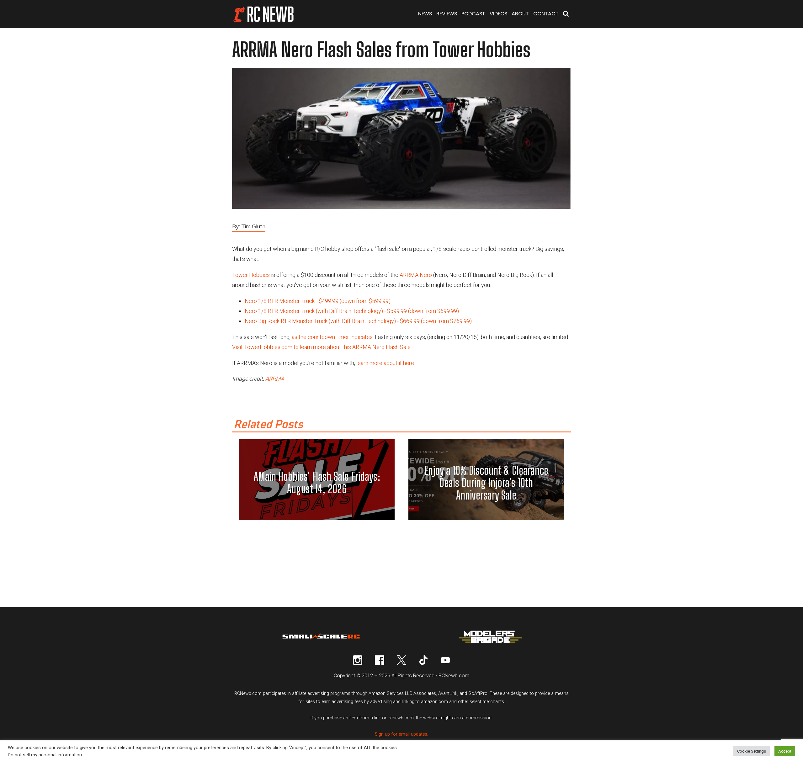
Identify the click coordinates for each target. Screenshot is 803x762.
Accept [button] (784, 751)
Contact (546, 13)
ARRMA (274, 378)
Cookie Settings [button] (751, 751)
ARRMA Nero (416, 275)
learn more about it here (385, 363)
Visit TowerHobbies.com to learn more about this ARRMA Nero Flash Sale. (322, 347)
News (425, 13)
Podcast (473, 13)
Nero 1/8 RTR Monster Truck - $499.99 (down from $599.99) (318, 301)
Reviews (446, 13)
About (520, 13)
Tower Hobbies (251, 275)
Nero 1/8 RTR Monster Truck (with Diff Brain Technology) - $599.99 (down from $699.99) (352, 311)
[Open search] (566, 14)
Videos (498, 13)
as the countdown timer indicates (332, 337)
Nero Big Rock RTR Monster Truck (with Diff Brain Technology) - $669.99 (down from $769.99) (358, 321)
